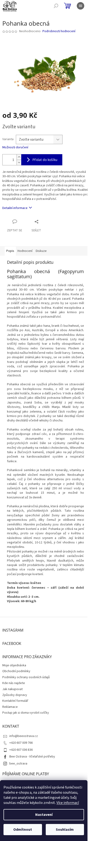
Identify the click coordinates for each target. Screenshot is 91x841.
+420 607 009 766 (21, 742)
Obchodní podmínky (16, 671)
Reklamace (10, 707)
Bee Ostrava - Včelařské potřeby (32, 756)
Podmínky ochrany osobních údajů (26, 677)
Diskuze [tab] (41, 251)
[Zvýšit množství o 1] (19, 157)
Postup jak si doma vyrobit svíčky (25, 712)
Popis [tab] (10, 251)
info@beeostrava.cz (23, 736)
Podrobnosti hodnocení (58, 31)
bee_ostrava (18, 763)
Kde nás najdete (13, 683)
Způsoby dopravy (14, 695)
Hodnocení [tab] (25, 251)
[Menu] (80, 5)
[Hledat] (56, 5)
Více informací (67, 802)
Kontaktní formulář (15, 701)
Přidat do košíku (44, 159)
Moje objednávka (14, 665)
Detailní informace (15, 208)
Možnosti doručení (15, 147)
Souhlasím (65, 829)
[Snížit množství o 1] (19, 162)
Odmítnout (22, 829)
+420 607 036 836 (21, 749)
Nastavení (43, 814)
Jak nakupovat (12, 689)
